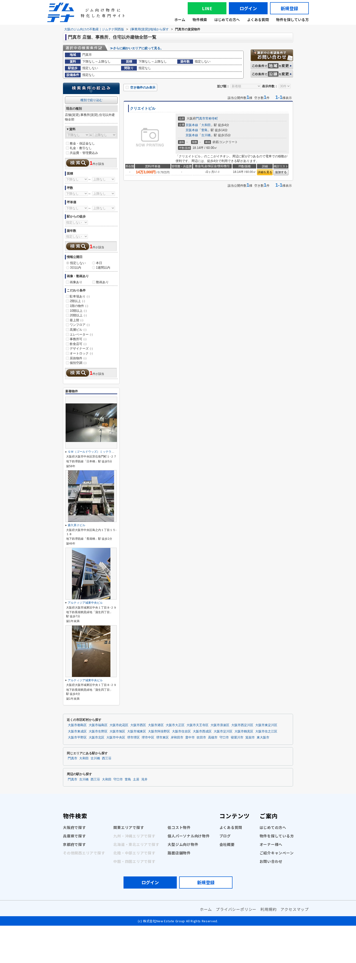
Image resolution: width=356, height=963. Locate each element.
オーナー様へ (271, 844)
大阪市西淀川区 (242, 725)
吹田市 (201, 737)
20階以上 (78, 315)
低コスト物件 (179, 827)
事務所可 (78, 339)
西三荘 (106, 758)
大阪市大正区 (175, 725)
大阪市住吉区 (181, 731)
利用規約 (268, 909)
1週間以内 (103, 267)
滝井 (144, 779)
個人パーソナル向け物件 (188, 835)
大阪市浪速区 (219, 725)
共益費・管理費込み (84, 153)
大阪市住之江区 (266, 731)
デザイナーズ (81, 348)
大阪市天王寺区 (197, 725)
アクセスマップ (294, 909)
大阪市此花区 (118, 725)
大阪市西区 (138, 725)
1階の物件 (79, 306)
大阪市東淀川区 (266, 725)
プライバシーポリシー (236, 909)
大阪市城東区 (136, 731)
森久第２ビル (76, 525)
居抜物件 (78, 358)
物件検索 (200, 19)
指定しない (78, 263)
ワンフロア (80, 325)
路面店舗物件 (179, 852)
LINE (207, 8)
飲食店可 (78, 344)
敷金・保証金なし (82, 143)
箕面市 (250, 737)
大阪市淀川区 (223, 731)
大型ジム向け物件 (183, 844)
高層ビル (78, 329)
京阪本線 (192, 125)
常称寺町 (211, 118)
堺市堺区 (133, 737)
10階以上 (78, 311)
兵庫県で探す (74, 835)
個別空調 (78, 363)
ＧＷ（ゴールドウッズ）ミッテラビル (92, 451)
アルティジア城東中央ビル (85, 602)
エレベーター (81, 334)
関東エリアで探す (128, 827)
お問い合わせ (271, 861)
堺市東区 (162, 737)
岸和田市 (177, 737)
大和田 (206, 125)
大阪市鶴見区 (243, 731)
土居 (136, 779)
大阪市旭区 (117, 731)
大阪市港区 (156, 725)
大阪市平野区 (77, 737)
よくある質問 (258, 19)
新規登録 (289, 8)
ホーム (179, 19)
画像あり (76, 282)
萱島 (204, 130)
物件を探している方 (292, 19)
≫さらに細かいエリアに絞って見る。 (136, 48)
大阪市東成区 (77, 731)
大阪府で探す (74, 827)
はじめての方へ (227, 19)
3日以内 (75, 267)
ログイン (248, 8)
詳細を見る (265, 172)
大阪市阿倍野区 (159, 731)
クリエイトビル (142, 108)
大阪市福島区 (98, 725)
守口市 (224, 737)
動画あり (102, 282)
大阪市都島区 (77, 725)
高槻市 (212, 737)
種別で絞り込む (91, 100)
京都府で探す (74, 844)
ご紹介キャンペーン (277, 852)
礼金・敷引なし (81, 148)
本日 (99, 263)
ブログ (225, 835)
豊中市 (190, 737)
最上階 (76, 320)
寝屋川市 (237, 737)
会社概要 (227, 844)
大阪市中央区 (115, 737)
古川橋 (206, 135)
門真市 (200, 118)
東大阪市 (263, 737)
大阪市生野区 (98, 731)
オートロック (81, 353)
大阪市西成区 (202, 731)
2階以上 (77, 301)
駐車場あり (80, 296)
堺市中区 (148, 737)
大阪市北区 (96, 737)
